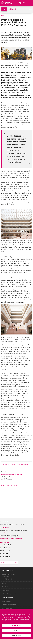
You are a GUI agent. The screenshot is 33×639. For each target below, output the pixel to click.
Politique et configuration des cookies (11, 594)
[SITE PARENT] (4, 9)
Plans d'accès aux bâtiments (9, 587)
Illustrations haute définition (10, 486)
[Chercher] (19, 3)
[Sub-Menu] (30, 9)
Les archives (3, 533)
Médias (12, 9)
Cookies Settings (16, 625)
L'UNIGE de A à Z (6, 590)
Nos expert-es (4, 522)
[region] (16, 624)
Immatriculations (6, 601)
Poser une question (7, 608)
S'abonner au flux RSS (10, 563)
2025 (2, 15)
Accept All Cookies (16, 635)
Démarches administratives (9, 604)
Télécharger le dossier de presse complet (14, 465)
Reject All (16, 630)
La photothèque (4, 527)
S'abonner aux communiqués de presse (11, 538)
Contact (4, 583)
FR (24, 3)
